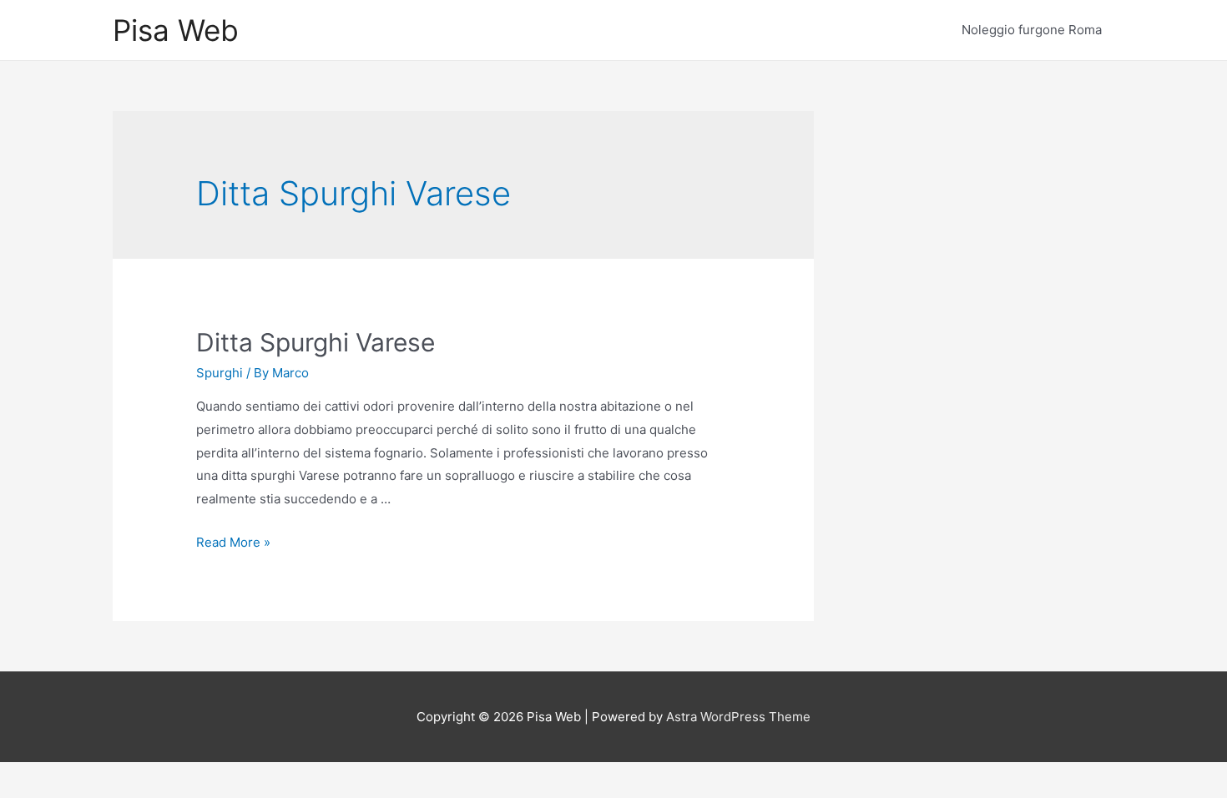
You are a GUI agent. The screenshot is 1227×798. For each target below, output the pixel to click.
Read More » (233, 542)
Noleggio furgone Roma (1032, 30)
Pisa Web (176, 30)
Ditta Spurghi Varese (315, 342)
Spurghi (219, 373)
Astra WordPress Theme (738, 717)
